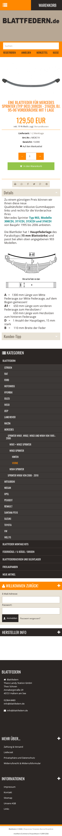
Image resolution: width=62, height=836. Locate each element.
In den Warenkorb (32, 166)
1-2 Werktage (37, 133)
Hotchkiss (9, 386)
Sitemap (8, 797)
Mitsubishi (9, 481)
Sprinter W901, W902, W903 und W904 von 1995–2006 (31, 437)
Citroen (8, 367)
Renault (8, 506)
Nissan (7, 488)
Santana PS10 (11, 512)
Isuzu (7, 398)
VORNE (15, 463)
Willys (7, 537)
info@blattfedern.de (17, 710)
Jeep (6, 411)
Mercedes (9, 429)
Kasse (56, 52)
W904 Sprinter (16, 469)
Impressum (10, 786)
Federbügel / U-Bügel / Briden (18, 551)
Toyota (8, 525)
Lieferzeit (8, 752)
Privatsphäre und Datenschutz (19, 757)
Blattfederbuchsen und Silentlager (22, 559)
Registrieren (9, 52)
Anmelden (26, 52)
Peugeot (8, 500)
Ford (6, 380)
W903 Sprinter (16, 450)
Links (6, 808)
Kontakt (8, 792)
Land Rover (10, 417)
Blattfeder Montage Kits (15, 544)
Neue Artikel (9, 574)
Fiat (6, 374)
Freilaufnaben (10, 567)
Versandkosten (41, 126)
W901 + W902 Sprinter (20, 444)
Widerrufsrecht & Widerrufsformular (22, 763)
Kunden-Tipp (12, 336)
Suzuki (7, 518)
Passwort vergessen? (30, 618)
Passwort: (7, 604)
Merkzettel (42, 52)
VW (5, 531)
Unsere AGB (10, 803)
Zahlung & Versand (13, 746)
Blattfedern (9, 360)
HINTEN (15, 457)
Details (8, 192)
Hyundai (8, 392)
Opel (6, 494)
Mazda (7, 423)
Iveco (7, 404)
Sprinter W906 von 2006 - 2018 (23, 475)
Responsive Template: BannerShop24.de (38, 829)
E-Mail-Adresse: (10, 593)
